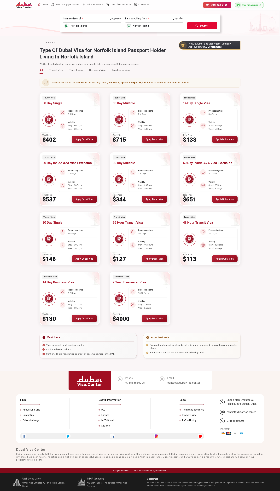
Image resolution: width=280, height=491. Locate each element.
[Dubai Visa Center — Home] (24, 5)
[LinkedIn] (112, 436)
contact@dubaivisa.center (241, 412)
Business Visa (97, 70)
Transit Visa (76, 70)
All (41, 70)
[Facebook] (24, 436)
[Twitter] (68, 436)
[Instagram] (156, 436)
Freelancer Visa (121, 70)
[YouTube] (200, 436)
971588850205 (235, 420)
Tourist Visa (56, 70)
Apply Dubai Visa (84, 139)
